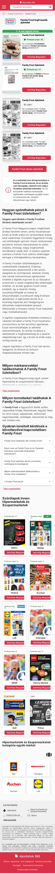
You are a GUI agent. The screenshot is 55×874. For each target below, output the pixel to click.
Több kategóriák (9, 820)
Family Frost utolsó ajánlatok (27, 169)
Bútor (34, 815)
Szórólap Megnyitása (36, 57)
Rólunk (7, 861)
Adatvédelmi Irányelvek (33, 865)
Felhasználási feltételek (27, 869)
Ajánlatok (11, 810)
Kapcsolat (15, 861)
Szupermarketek (15, 14)
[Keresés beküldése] (50, 7)
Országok (17, 865)
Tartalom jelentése (43, 861)
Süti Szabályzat (27, 861)
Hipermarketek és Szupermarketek (38, 810)
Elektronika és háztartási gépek (14, 816)
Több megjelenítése (11, 391)
